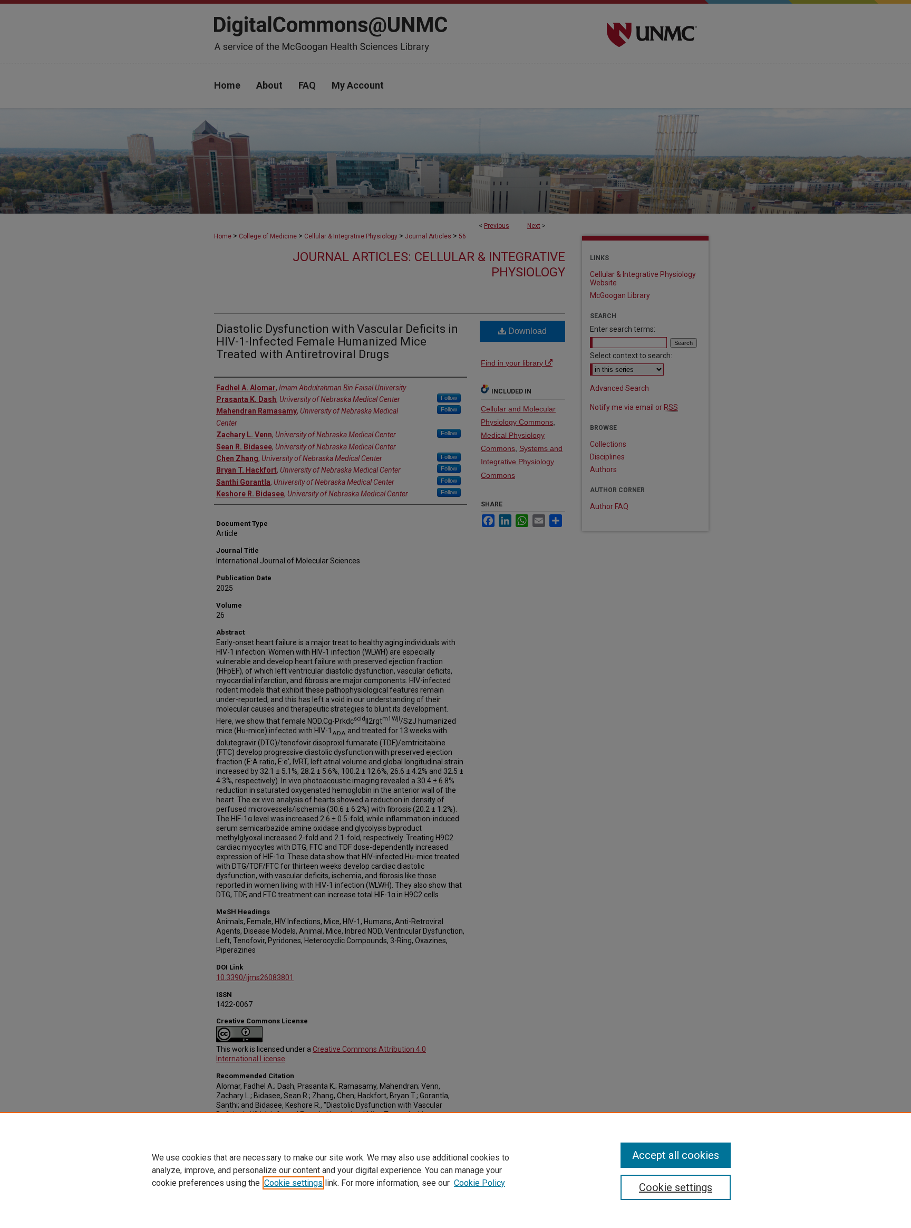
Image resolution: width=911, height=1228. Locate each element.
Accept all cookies (675, 1155)
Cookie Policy (479, 1183)
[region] (455, 1170)
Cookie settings (293, 1183)
